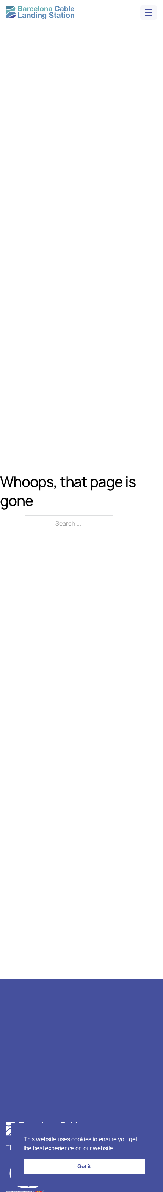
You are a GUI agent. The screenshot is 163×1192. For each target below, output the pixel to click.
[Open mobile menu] (148, 12)
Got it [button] (84, 1166)
